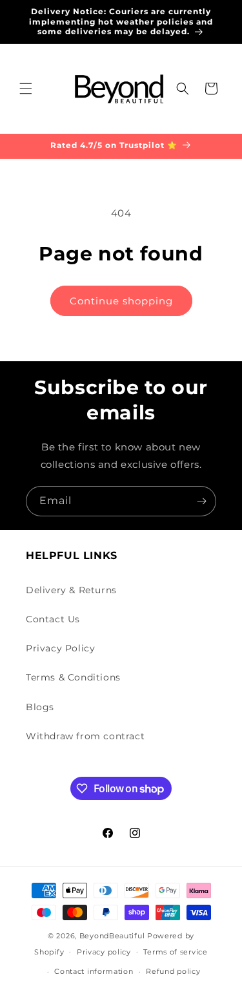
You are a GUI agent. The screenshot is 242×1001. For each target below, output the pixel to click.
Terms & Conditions (73, 677)
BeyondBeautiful (112, 935)
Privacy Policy (60, 648)
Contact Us (53, 619)
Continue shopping (121, 301)
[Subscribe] (201, 501)
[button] (26, 88)
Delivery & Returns (71, 590)
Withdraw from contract (85, 736)
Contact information (93, 971)
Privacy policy (104, 951)
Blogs (40, 707)
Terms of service (175, 951)
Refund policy (173, 971)
